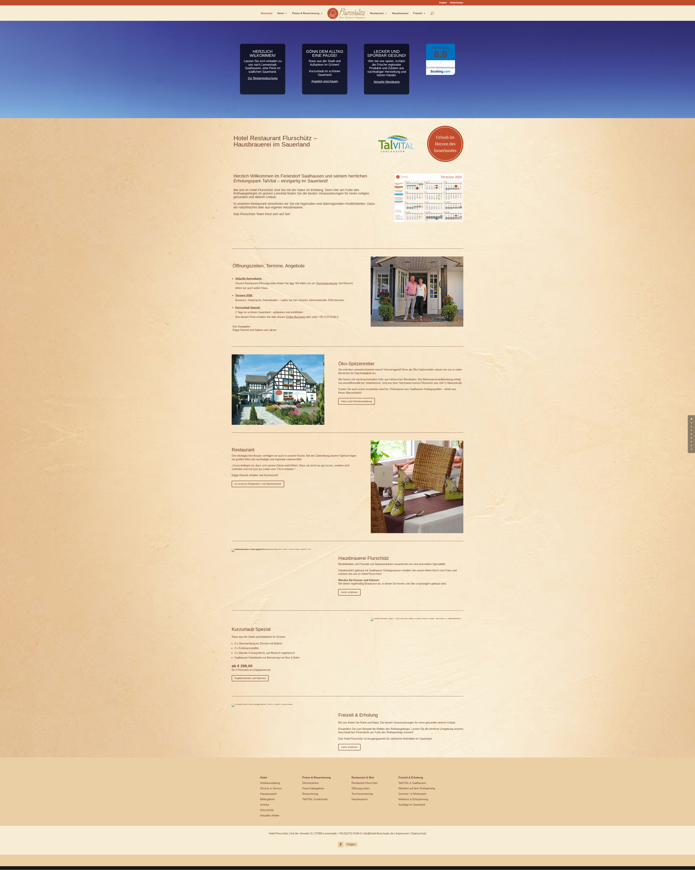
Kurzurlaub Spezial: (247, 307)
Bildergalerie (267, 799)
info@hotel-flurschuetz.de (378, 833)
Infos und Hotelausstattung (356, 401)
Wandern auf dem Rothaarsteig (416, 788)
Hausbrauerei (400, 13)
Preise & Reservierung (305, 13)
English (443, 3)
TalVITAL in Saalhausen (412, 782)
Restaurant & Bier (362, 777)
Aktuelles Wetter (269, 815)
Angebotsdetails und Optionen (250, 678)
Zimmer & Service (271, 788)
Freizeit (417, 13)
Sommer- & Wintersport (412, 793)
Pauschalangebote (313, 788)
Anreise (264, 804)
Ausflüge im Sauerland (411, 804)
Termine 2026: (244, 295)
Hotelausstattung (270, 782)
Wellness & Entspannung (413, 799)
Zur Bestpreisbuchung (262, 78)
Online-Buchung (295, 316)
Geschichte (267, 810)
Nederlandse (456, 3)
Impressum (402, 833)
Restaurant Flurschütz (364, 782)
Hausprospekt (268, 793)
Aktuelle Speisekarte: (248, 278)
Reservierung (310, 793)
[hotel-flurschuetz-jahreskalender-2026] (429, 221)
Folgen (351, 844)
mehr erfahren (349, 592)
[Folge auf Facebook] (341, 844)
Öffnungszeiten (360, 788)
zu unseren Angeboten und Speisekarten (258, 483)
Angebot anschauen (324, 81)
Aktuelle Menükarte (387, 82)
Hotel (280, 13)
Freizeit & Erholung (410, 777)
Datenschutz (418, 833)
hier (292, 283)
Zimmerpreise (310, 782)
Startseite (267, 13)
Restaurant (377, 13)
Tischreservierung (326, 283)
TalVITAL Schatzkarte (315, 799)
